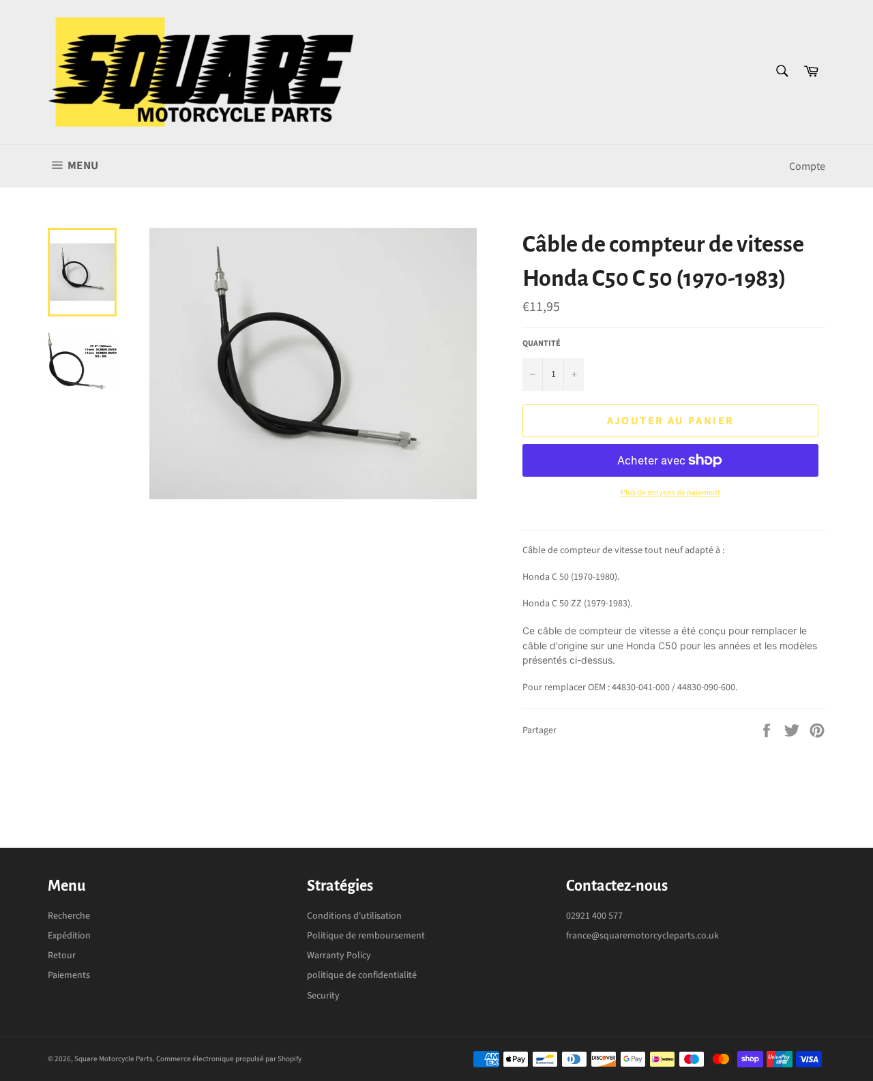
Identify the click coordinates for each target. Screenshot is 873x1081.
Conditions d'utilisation (354, 916)
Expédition (69, 936)
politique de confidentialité (362, 975)
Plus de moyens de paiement (670, 493)
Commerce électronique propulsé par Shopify (228, 1059)
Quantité (541, 343)
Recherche (69, 916)
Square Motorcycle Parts (113, 1059)
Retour (62, 955)
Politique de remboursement (366, 936)
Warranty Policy (339, 955)
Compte (807, 166)
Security (323, 996)
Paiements (69, 975)
